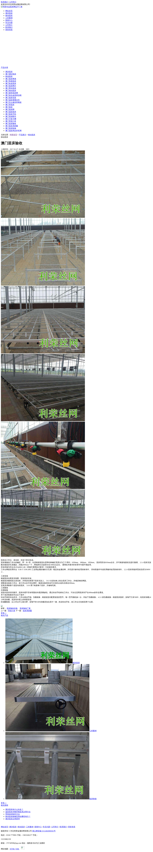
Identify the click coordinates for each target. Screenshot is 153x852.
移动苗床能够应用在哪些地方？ (17, 816)
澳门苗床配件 (10, 116)
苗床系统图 (27, 611)
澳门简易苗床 (10, 81)
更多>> (3, 613)
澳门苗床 (9, 107)
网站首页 (9, 11)
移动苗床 (9, 15)
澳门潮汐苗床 (10, 74)
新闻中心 (9, 20)
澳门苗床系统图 (11, 126)
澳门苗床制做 (10, 128)
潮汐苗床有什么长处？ (14, 809)
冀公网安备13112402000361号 (44, 831)
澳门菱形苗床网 (11, 93)
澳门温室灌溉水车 (12, 100)
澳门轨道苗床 (10, 83)
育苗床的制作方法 (12, 814)
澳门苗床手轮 (10, 114)
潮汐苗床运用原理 (12, 819)
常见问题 (9, 23)
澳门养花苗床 (10, 88)
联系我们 (4, 2)
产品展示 (22, 135)
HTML (12, 849)
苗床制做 (93, 799)
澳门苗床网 (9, 109)
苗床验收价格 (12, 608)
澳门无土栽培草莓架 (13, 102)
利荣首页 (13, 135)
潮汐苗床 (9, 13)
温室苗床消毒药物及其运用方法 (17, 812)
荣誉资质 (9, 30)
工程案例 (9, 18)
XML (17, 849)
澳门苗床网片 (10, 86)
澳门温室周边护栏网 (13, 131)
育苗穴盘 (11, 611)
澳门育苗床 (9, 105)
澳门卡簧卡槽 (10, 119)
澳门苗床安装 (10, 98)
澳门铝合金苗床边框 (13, 95)
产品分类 (4, 67)
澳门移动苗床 (10, 90)
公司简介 (12, 2)
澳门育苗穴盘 (10, 121)
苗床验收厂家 (25, 608)
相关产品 (4, 615)
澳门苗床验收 (10, 123)
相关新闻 (4, 805)
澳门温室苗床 (10, 112)
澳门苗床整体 (10, 79)
